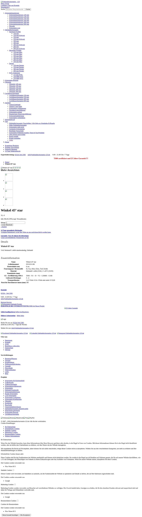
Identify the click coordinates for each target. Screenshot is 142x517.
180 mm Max (17, 58)
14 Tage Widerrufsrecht (12, 151)
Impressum (8, 340)
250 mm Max (17, 62)
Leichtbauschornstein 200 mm (19, 101)
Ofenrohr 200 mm (15, 91)
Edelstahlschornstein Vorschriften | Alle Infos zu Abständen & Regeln (32, 123)
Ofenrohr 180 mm (15, 90)
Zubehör (8, 103)
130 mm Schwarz (19, 35)
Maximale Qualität (15, 50)
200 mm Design (18, 71)
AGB (7, 344)
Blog (6, 373)
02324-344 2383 (20, 155)
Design (11, 63)
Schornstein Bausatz (11, 80)
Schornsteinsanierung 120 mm (19, 15)
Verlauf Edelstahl (14, 105)
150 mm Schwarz (19, 39)
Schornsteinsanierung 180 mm (19, 22)
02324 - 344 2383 (7, 293)
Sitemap (7, 350)
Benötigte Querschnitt (16, 131)
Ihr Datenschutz (10, 427)
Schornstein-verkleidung (17, 118)
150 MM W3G (18, 78)
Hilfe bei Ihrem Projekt (36, 306)
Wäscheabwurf (10, 119)
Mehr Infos (20, 316)
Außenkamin (9, 382)
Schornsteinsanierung (12, 13)
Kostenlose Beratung (12, 145)
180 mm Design (18, 69)
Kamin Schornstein (11, 394)
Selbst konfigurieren (22, 312)
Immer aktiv (20, 454)
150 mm (16, 37)
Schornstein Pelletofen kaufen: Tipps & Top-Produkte (26, 133)
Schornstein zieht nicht (16, 127)
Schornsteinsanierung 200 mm (19, 24)
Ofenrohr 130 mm (15, 86)
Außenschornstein (11, 384)
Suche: (3, 9)
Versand (7, 360)
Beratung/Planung (11, 359)
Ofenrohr (8, 82)
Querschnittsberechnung (13, 407)
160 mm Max (17, 56)
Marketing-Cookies (11, 432)
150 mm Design (18, 67)
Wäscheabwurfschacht (12, 410)
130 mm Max (17, 52)
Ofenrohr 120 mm (15, 84)
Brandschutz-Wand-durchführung (20, 114)
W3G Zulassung (14, 73)
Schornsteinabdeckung (16, 116)
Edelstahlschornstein (11, 30)
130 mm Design (18, 65)
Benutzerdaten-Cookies (12, 434)
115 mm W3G (18, 75)
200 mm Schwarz (19, 48)
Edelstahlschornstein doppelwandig (16, 409)
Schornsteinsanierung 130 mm (19, 17)
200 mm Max (17, 60)
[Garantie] (71, 308)
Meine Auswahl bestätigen (10, 515)
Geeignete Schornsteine (17, 129)
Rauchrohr (8, 405)
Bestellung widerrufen (12, 346)
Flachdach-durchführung (17, 110)
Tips (6, 121)
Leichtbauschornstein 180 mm (19, 99)
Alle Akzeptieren (25, 515)
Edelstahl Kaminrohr (12, 390)
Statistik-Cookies (10, 430)
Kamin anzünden (14, 138)
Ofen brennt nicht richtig (17, 134)
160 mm (16, 41)
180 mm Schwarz (19, 45)
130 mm (16, 33)
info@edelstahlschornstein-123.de (39, 155)
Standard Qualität (15, 32)
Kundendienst (9, 362)
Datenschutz (9, 348)
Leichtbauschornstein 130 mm (19, 95)
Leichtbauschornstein (12, 93)
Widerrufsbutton (10, 370)
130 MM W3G (18, 76)
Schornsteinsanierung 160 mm (19, 20)
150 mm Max (17, 54)
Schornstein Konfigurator (13, 399)
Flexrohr (12, 26)
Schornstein (9, 388)
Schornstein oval (14, 28)
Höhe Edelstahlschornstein (18, 125)
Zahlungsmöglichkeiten (12, 364)
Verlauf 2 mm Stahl (15, 106)
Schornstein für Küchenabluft (14, 381)
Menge (3, 222)
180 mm (16, 43)
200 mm (16, 47)
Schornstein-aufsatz (15, 112)
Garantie (8, 366)
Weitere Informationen (12, 436)
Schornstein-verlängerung (17, 108)
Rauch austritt (13, 136)
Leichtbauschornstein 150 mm (19, 97)
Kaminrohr (8, 403)
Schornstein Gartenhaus (13, 397)
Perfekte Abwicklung (12, 147)
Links (11, 140)
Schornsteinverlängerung (13, 386)
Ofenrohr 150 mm (15, 88)
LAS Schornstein (10, 396)
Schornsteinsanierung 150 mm (19, 19)
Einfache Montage (11, 149)
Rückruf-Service (6, 302)
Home (7, 142)
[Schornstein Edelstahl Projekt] (11, 304)
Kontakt (7, 342)
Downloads (9, 368)
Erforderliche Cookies (12, 429)
